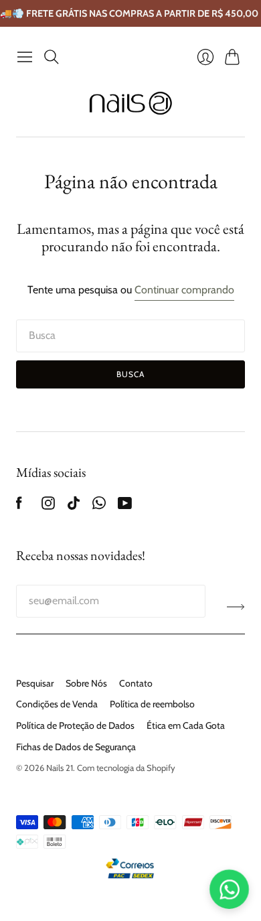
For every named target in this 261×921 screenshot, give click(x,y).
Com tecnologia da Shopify (126, 767)
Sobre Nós (86, 683)
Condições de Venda (57, 704)
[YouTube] (125, 506)
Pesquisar (35, 683)
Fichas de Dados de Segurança (76, 747)
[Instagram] (48, 506)
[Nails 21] (131, 103)
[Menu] (25, 57)
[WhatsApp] (99, 506)
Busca (130, 374)
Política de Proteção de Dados (75, 725)
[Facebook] (19, 506)
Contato (136, 683)
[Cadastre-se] (236, 606)
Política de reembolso (152, 704)
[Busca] (51, 57)
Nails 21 (59, 767)
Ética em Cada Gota (186, 725)
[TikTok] (73, 506)
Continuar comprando (184, 289)
